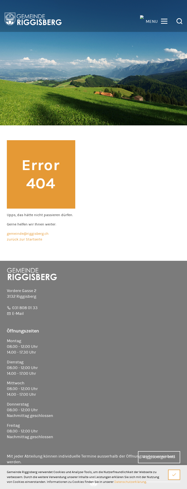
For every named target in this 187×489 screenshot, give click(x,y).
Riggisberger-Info (159, 457)
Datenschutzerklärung (130, 482)
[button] (156, 21)
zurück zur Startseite (24, 239)
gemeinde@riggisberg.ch (28, 234)
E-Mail (18, 313)
